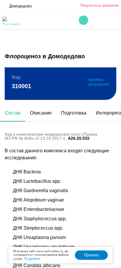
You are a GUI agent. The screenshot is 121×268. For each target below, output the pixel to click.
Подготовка (73, 112)
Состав (13, 112)
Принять (91, 255)
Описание (41, 112)
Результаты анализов (99, 5)
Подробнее (32, 259)
